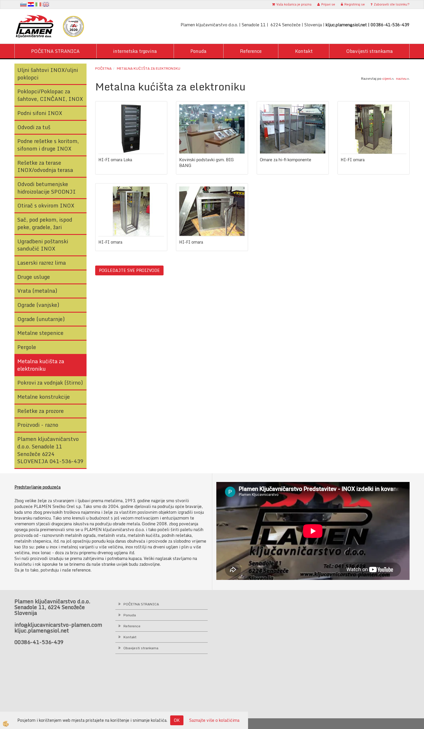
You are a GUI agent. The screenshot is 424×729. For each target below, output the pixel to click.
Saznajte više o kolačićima (214, 720)
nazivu (401, 78)
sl (23, 4)
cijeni (386, 78)
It (38, 4)
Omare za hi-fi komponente (285, 160)
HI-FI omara (353, 160)
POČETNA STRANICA (55, 51)
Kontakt (304, 51)
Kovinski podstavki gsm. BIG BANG (206, 162)
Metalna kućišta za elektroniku (148, 68)
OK (177, 720)
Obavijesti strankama (369, 51)
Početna (103, 68)
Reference (251, 51)
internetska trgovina (135, 51)
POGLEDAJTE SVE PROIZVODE (129, 270)
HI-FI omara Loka (115, 160)
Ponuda (198, 51)
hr (31, 4)
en (46, 4)
